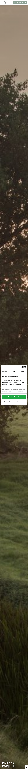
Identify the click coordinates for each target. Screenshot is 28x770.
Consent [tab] (4, 371)
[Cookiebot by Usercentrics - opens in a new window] (20, 367)
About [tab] (22, 371)
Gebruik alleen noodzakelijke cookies (14, 401)
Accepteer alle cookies (14, 396)
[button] (2, 2)
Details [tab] (13, 371)
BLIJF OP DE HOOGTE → (20, 2)
